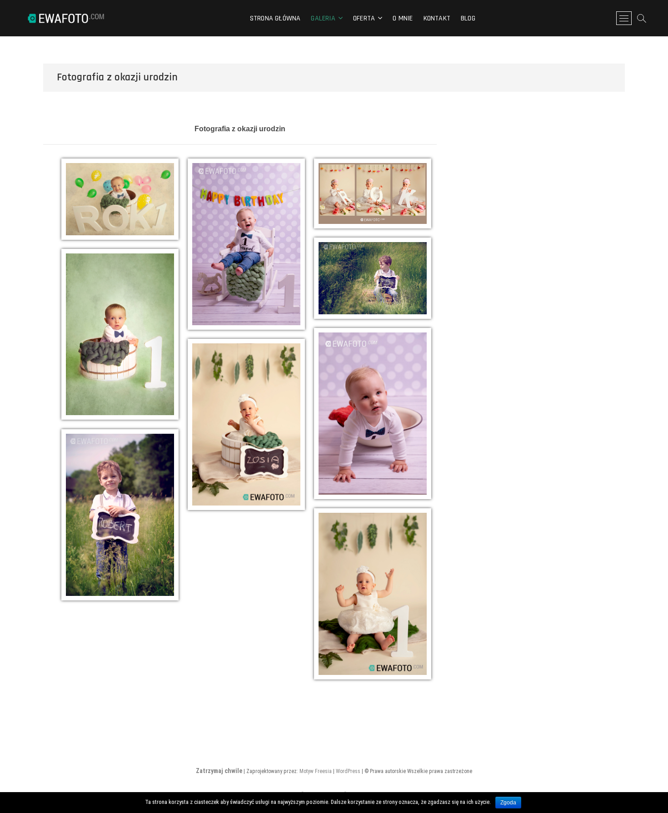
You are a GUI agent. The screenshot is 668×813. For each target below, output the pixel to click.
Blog (468, 18)
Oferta (364, 18)
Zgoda (508, 802)
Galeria (323, 18)
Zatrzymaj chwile (219, 770)
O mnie (403, 18)
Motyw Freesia (315, 771)
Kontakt (437, 18)
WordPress (348, 771)
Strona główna (275, 18)
